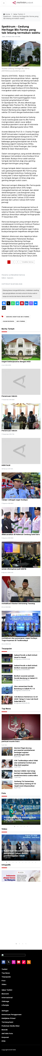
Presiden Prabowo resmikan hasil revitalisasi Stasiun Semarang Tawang (18, 602)
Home (8, 14)
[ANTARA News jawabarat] (23, 3)
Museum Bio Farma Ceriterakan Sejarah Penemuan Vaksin (19, 395)
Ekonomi (5, 994)
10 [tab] (35, 862)
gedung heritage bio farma (17, 317)
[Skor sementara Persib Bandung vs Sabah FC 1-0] (7, 690)
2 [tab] (18, 826)
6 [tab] (23, 862)
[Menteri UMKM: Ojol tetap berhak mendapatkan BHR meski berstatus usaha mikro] (7, 774)
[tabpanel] (21, 812)
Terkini (4, 969)
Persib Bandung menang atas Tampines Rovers (20, 818)
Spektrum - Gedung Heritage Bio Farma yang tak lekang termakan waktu (20, 17)
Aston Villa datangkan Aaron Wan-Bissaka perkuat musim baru (20, 740)
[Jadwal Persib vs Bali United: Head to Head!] (7, 658)
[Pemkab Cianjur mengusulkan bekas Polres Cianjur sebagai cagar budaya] (21, 485)
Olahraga (5, 1001)
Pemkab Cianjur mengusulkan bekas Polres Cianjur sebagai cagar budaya (21, 498)
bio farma (21, 321)
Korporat (5, 1037)
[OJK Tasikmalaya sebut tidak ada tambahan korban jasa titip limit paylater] (7, 764)
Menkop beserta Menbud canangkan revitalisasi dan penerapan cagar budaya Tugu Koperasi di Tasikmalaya (19, 638)
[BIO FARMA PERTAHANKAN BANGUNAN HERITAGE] (21, 451)
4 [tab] (24, 826)
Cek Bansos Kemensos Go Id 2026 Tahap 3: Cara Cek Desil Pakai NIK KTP (26, 699)
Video (4, 829)
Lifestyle (5, 1005)
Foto (4, 793)
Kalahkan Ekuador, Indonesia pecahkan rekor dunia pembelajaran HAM (19, 853)
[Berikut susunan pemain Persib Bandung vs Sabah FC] (7, 679)
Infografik (6, 865)
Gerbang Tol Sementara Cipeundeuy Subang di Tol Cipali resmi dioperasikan (25, 783)
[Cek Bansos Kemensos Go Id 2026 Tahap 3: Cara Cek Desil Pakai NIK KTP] (7, 700)
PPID (3, 1041)
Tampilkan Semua (27, 262)
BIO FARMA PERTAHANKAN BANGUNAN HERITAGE (18, 464)
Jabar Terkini (18, 14)
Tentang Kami (7, 1022)
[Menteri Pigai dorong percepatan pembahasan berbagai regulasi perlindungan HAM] (7, 751)
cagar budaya (8, 321)
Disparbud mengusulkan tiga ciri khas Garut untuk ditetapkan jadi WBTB (21, 568)
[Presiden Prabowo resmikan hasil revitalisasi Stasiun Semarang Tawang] (21, 589)
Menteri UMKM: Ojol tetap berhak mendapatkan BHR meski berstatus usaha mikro (26, 773)
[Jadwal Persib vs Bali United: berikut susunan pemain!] (7, 669)
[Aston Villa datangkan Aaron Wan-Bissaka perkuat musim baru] (21, 727)
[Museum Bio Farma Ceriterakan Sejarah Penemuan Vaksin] (21, 382)
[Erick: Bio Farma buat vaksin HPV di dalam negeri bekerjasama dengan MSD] (21, 347)
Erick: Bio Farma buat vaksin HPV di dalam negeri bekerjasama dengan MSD (20, 360)
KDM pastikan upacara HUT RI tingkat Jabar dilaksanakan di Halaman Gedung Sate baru (21, 533)
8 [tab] (29, 862)
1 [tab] (14, 826)
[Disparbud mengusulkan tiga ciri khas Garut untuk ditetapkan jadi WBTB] (21, 554)
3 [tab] (21, 826)
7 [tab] (26, 862)
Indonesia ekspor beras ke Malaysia (18, 935)
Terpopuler (7, 649)
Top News (6, 709)
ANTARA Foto (7, 1033)
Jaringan (5, 1011)
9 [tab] (32, 862)
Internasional (7, 998)
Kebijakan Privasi (8, 1018)
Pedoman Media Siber (11, 1026)
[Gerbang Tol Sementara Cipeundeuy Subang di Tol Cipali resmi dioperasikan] (7, 784)
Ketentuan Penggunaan (12, 1014)
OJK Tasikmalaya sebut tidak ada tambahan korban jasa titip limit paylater (26, 763)
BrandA (5, 1030)
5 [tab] (27, 826)
